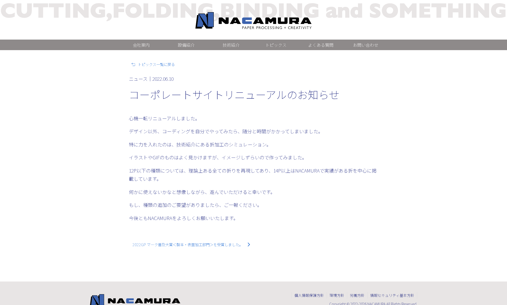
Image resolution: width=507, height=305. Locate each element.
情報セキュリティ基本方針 (392, 295)
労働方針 (357, 295)
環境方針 (337, 295)
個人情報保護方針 (309, 295)
